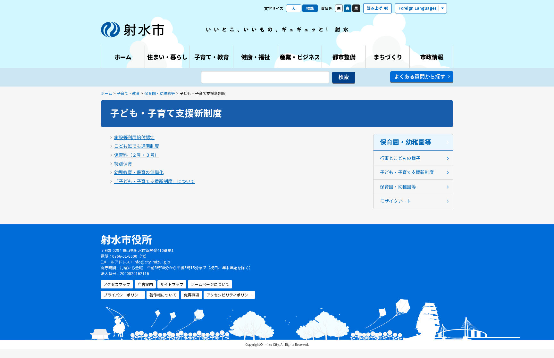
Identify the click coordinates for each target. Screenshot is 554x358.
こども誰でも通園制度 (136, 146)
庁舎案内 (145, 284)
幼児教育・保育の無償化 (139, 172)
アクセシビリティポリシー (229, 294)
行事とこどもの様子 (400, 158)
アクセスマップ (117, 284)
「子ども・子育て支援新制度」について (154, 181)
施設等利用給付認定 (134, 137)
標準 (310, 8)
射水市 (133, 29)
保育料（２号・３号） (136, 155)
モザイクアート (395, 201)
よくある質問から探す (419, 76)
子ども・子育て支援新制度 (407, 172)
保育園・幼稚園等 (159, 93)
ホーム (106, 93)
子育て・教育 (128, 93)
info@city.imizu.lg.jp (152, 261)
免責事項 (191, 294)
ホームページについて (210, 284)
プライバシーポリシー (123, 294)
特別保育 (123, 163)
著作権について (162, 294)
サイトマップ (171, 284)
